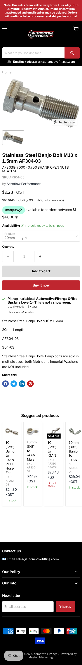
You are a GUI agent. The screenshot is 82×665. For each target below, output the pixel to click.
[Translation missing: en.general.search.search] (72, 53)
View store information (21, 312)
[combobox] (41, 52)
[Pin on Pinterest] (30, 383)
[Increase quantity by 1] (40, 256)
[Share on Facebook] (5, 383)
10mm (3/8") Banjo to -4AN (74, 451)
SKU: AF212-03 (10, 480)
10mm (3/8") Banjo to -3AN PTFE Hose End (11, 458)
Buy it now (41, 285)
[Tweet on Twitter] (13, 383)
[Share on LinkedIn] (22, 383)
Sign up (65, 606)
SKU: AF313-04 (73, 468)
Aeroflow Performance (24, 184)
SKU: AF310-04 (31, 467)
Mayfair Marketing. (41, 657)
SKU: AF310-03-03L (52, 463)
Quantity (8, 246)
